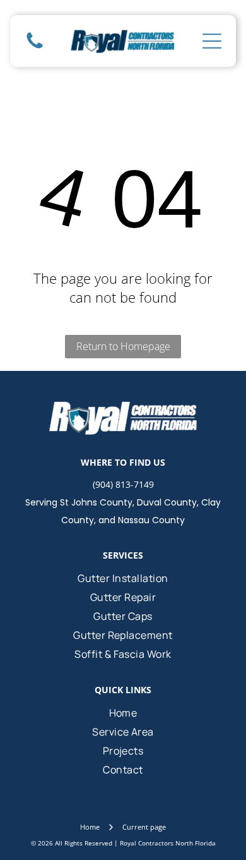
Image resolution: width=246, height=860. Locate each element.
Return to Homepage (123, 346)
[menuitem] (123, 578)
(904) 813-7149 (123, 484)
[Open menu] (211, 41)
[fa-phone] (35, 47)
